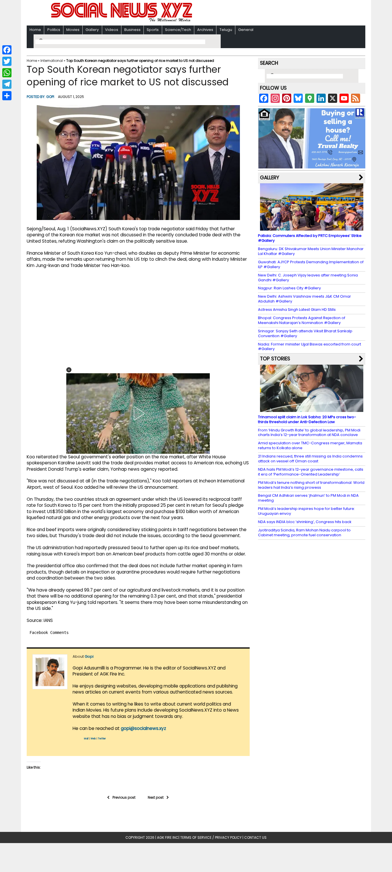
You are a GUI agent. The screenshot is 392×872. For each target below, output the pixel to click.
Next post (156, 797)
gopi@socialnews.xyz (143, 728)
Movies (72, 29)
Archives (205, 29)
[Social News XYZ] (122, 20)
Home (35, 29)
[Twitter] (7, 61)
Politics (53, 29)
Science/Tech (178, 29)
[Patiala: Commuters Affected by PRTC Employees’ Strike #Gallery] (311, 227)
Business (132, 29)
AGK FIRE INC (167, 837)
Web (93, 738)
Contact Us (255, 837)
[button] (68, 369)
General (245, 29)
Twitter (102, 738)
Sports (153, 29)
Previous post (123, 797)
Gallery (92, 29)
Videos (111, 29)
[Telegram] (7, 84)
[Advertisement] (270, 13)
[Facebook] (7, 50)
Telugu (226, 29)
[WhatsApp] (7, 72)
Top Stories (275, 358)
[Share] (7, 95)
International (51, 60)
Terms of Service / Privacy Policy (211, 837)
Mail (86, 738)
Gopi (50, 96)
